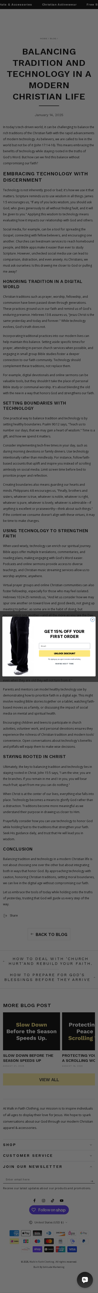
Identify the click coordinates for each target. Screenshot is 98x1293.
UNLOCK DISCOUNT (64, 653)
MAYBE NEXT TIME (64, 664)
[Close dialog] (92, 620)
